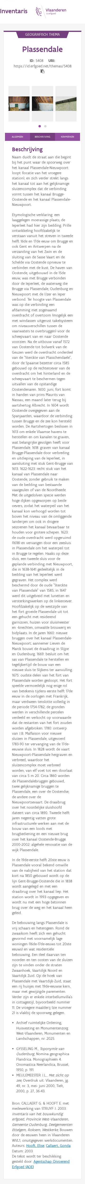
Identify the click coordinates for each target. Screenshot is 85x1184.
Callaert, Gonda (58, 1145)
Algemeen (17, 136)
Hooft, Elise (35, 1145)
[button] (39, 126)
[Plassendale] (19, 103)
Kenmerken (67, 136)
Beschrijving (42, 136)
